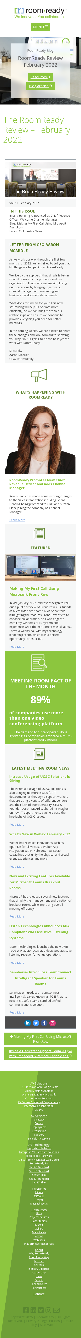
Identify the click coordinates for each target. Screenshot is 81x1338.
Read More (16, 647)
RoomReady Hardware (39, 1156)
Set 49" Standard (39, 1179)
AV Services (39, 1116)
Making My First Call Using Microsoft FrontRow (42, 1039)
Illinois (39, 1192)
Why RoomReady (39, 1253)
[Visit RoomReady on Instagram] (48, 1310)
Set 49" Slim (39, 1182)
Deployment (39, 1127)
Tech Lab (39, 1261)
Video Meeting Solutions (39, 1091)
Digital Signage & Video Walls (39, 1094)
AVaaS (39, 1110)
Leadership (39, 1272)
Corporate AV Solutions (39, 1098)
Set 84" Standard (39, 1167)
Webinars (39, 1240)
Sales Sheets (39, 1232)
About (39, 1250)
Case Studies (39, 1221)
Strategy (39, 1119)
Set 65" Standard (39, 1171)
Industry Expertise (38, 1269)
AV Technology (39, 1144)
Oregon (39, 1200)
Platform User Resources (39, 1244)
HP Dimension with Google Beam (39, 1087)
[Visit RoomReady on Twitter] (41, 1310)
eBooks (38, 1224)
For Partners (39, 1288)
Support (39, 1134)
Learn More (17, 520)
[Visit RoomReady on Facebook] (26, 1310)
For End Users (39, 1284)
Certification (39, 1131)
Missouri (39, 1196)
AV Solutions (39, 1083)
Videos (39, 1236)
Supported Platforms (39, 1148)
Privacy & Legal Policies (43, 1321)
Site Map (46, 1324)
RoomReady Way (39, 1257)
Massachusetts (39, 1203)
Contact (38, 1294)
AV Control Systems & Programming (39, 1102)
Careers (39, 1265)
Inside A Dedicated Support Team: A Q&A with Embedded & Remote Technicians (40, 1053)
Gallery (39, 1228)
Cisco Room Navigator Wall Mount (39, 1159)
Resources (39, 77)
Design (39, 1123)
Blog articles (39, 86)
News (39, 1276)
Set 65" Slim (39, 1175)
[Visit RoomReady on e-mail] (56, 1310)
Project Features (39, 1217)
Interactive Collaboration (39, 1106)
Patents (39, 1280)
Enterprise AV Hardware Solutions (39, 1152)
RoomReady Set (39, 1163)
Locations (39, 1189)
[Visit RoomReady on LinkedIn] (33, 1310)
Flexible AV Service (39, 1138)
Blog (39, 1213)
